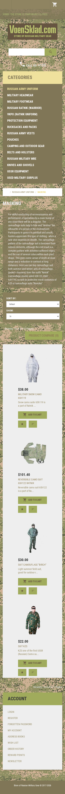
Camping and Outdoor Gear (25, 146)
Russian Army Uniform (22, 89)
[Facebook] (59, 14)
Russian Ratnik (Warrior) (24, 108)
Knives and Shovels (20, 165)
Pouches (13, 139)
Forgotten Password (20, 724)
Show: (9, 310)
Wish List (13, 742)
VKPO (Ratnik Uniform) (22, 114)
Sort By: (11, 298)
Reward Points (16, 755)
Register (13, 718)
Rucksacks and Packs (22, 127)
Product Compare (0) (44, 335)
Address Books (16, 736)
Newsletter (14, 761)
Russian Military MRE (21, 158)
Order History (16, 748)
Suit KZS (22, 646)
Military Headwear (20, 95)
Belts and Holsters (20, 152)
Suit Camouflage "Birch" (32, 564)
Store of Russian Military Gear (32, 36)
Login (11, 711)
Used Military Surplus (22, 177)
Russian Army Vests (21, 133)
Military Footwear (20, 101)
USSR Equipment (18, 171)
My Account (15, 730)
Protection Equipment (22, 120)
